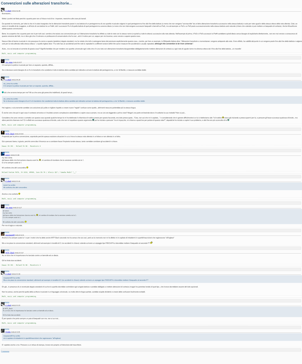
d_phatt (8, 11)
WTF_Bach (9, 134)
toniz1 (7, 155)
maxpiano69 (10, 235)
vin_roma (9, 62)
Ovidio (8, 332)
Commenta (5, 351)
